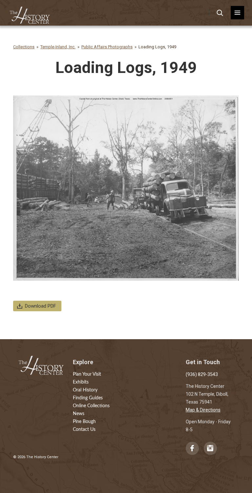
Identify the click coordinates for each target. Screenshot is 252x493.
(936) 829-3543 (202, 374)
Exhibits (81, 382)
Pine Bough (84, 421)
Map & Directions (203, 409)
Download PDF (40, 306)
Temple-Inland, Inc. (57, 46)
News (78, 413)
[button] (237, 12)
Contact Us (84, 429)
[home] (30, 13)
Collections (23, 46)
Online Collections (91, 406)
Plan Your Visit (87, 374)
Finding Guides (88, 398)
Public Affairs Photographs (107, 46)
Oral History (85, 390)
